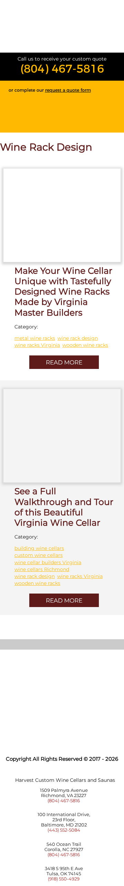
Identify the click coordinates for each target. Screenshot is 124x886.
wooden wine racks (85, 345)
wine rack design (78, 338)
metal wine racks (34, 338)
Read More (64, 362)
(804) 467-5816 (62, 68)
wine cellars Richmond (41, 569)
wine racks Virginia (37, 345)
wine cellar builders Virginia (47, 562)
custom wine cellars (38, 555)
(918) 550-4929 (64, 879)
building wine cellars (39, 548)
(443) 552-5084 (64, 830)
